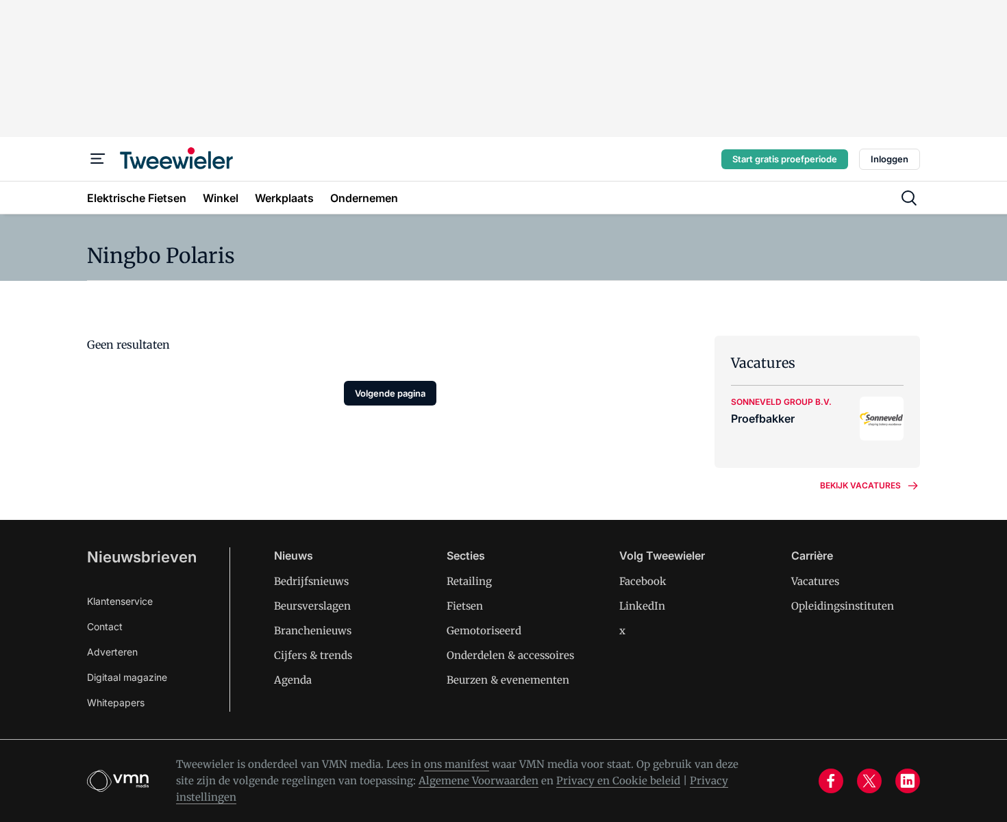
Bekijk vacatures (860, 485)
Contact (105, 626)
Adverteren (112, 652)
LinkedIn (642, 605)
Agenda (293, 679)
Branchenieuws (312, 630)
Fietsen (465, 605)
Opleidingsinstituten (842, 605)
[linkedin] (907, 781)
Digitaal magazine (127, 677)
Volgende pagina (390, 393)
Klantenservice (120, 601)
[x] (869, 781)
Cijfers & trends (313, 655)
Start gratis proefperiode (784, 158)
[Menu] (98, 159)
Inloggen (889, 158)
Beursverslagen (312, 605)
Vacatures (815, 581)
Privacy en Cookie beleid (618, 780)
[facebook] (831, 781)
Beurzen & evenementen (508, 679)
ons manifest (456, 764)
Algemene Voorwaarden (478, 780)
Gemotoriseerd (484, 630)
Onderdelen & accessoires (510, 655)
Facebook (643, 581)
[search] (909, 198)
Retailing (469, 581)
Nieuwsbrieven (142, 557)
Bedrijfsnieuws (311, 581)
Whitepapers (116, 702)
